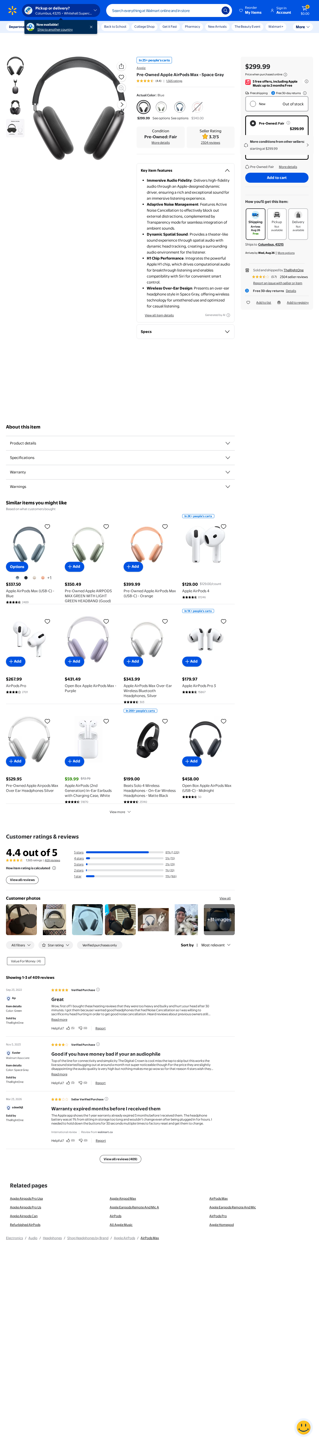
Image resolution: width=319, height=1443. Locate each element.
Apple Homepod (221, 1225)
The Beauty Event (247, 26)
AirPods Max (218, 1198)
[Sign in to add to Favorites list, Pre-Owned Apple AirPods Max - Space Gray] (121, 77)
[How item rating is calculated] (54, 868)
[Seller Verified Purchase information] (106, 1099)
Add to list (263, 302)
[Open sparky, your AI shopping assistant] (303, 1427)
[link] (219, 919)
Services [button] (50, 27)
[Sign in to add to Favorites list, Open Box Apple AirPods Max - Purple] (106, 621)
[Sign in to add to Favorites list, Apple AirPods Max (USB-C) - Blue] (47, 526)
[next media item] (121, 104)
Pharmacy (192, 26)
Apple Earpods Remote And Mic (232, 1207)
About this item (23, 427)
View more (117, 812)
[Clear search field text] (214, 10)
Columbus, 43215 (271, 244)
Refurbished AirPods (25, 1225)
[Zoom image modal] (121, 88)
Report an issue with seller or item (277, 283)
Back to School (115, 26)
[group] (159, 81)
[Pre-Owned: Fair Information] (288, 123)
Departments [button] (19, 27)
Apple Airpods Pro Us (25, 1207)
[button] (250, 10)
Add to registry (298, 302)
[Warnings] (228, 487)
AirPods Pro (218, 1216)
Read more (59, 1019)
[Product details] (228, 443)
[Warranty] (228, 472)
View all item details (159, 315)
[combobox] (169, 10)
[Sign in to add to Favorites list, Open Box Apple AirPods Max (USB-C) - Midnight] (224, 721)
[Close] (92, 27)
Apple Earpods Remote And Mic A (134, 1207)
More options (286, 253)
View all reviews (22, 880)
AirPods (115, 1216)
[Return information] (304, 93)
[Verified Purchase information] (98, 990)
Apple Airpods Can (24, 1216)
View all (225, 898)
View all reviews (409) (120, 1159)
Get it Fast (169, 26)
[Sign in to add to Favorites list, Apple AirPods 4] (224, 526)
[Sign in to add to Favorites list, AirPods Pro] (47, 621)
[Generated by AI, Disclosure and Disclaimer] (228, 315)
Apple (141, 68)
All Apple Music (121, 1225)
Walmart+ (275, 26)
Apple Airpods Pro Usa (26, 1198)
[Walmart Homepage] (12, 10)
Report (100, 1028)
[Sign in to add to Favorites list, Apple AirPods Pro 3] (224, 621)
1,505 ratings (174, 80)
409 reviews (52, 860)
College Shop (144, 26)
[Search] (226, 10)
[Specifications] (228, 458)
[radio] (144, 110)
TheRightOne (294, 270)
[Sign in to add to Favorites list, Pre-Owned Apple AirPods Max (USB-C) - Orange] (165, 526)
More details (161, 142)
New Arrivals (217, 26)
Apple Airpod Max (123, 1198)
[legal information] (285, 75)
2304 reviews (210, 142)
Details (291, 291)
